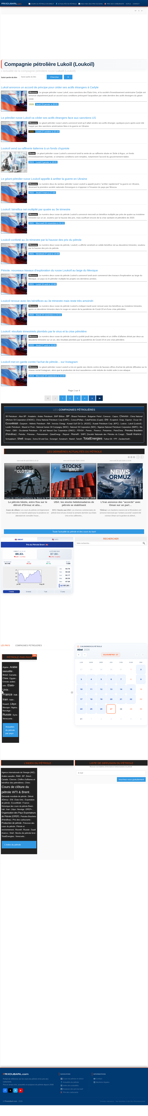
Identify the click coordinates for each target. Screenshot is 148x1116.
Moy (62, 585)
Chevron (124, 416)
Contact (136, 4)
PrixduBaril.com (11, 1101)
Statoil (72, 439)
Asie (18, 776)
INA (48, 424)
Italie (11, 700)
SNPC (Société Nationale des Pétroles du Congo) (102, 434)
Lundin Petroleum (12, 427)
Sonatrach (63, 439)
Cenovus (107, 416)
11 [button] (91, 689)
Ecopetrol (114, 420)
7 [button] (121, 679)
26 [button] (101, 709)
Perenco (97, 431)
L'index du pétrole (12, 844)
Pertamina (107, 431)
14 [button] (121, 689)
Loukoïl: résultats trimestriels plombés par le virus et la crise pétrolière (44, 331)
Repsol (66, 434)
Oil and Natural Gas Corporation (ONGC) (57, 431)
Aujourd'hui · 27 (110, 655)
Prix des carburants (21, 820)
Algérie (5, 667)
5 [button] (101, 679)
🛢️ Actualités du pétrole (66, 4)
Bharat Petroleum (78, 416)
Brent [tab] (19, 539)
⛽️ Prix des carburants (114, 4)
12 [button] (101, 689)
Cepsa (115, 416)
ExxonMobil (11, 423)
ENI (106, 420)
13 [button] (111, 689)
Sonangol (54, 439)
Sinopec (28, 439)
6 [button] (111, 679)
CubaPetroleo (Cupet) (94, 420)
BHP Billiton (59, 416)
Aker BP (22, 416)
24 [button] (81, 709)
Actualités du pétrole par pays (10, 730)
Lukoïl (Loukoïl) (134, 424)
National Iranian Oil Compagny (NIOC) (52, 427)
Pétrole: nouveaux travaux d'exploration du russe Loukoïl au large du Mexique (49, 270)
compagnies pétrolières (77, 409)
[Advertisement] (74, 38)
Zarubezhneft (124, 439)
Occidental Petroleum (28, 430)
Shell (20, 438)
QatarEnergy (55, 434)
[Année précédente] (79, 654)
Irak (15, 694)
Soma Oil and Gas (40, 439)
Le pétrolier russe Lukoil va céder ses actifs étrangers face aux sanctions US (48, 117)
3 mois (28, 592)
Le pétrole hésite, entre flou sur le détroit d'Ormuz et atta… (27, 503)
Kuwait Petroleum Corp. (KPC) (106, 424)
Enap (122, 420)
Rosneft (75, 434)
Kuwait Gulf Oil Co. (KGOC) (79, 424)
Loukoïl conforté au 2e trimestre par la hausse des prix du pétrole (41, 239)
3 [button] (81, 679)
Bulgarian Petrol (94, 416)
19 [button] (101, 699)
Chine (5, 678)
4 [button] (91, 679)
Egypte (12, 678)
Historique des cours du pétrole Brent (17, 806)
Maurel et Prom (28, 427)
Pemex (89, 430)
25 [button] (91, 709)
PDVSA (80, 430)
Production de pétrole (12, 823)
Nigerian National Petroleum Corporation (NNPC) (118, 427)
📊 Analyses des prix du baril (90, 4)
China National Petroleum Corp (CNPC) (52, 420)
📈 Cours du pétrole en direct (41, 4)
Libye (13, 704)
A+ (135, 11)
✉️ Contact (97, 1079)
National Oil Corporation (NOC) (83, 427)
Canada (12, 675)
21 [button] (121, 699)
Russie (7, 714)
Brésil (5, 675)
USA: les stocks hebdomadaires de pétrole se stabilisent (74, 503)
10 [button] (81, 689)
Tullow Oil (108, 439)
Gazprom (23, 424)
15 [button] (131, 689)
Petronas (31, 434)
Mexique (6, 708)
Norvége (6, 710)
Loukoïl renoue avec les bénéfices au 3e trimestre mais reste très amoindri (47, 300)
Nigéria (14, 707)
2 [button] (140, 669)
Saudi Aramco (133, 434)
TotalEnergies (92, 438)
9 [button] (140, 679)
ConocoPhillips (77, 420)
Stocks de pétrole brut (25, 833)
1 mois (11, 592)
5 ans (63, 592)
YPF (115, 439)
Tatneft (79, 439)
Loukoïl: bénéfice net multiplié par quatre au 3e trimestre (35, 209)
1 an (45, 592)
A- (142, 11)
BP (68, 416)
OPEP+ (29, 809)
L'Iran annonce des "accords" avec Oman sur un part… (120, 503)
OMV (15, 430)
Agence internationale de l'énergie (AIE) (18, 772)
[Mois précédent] (85, 654)
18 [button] (91, 699)
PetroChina (118, 430)
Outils (128, 4)
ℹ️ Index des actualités (69, 1086)
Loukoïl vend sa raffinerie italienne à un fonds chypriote (35, 148)
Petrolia (22, 434)
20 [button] (111, 699)
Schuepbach (10, 439)
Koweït (6, 704)
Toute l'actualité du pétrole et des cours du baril (74, 531)
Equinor (128, 420)
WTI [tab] (55, 539)
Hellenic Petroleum (37, 424)
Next (142, 457)
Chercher (54, 77)
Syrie (15, 715)
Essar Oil (137, 420)
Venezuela (7, 718)
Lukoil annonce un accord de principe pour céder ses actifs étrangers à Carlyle (50, 87)
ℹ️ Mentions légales (101, 1082)
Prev (138, 457)
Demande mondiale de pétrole (14, 796)
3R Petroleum (11, 416)
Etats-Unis (19, 800)
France (7, 694)
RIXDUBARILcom (15, 1074)
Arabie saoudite (8, 776)
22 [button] (131, 699)
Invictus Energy (58, 424)
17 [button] (81, 699)
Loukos (124, 424)
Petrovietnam (42, 434)
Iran (5, 699)
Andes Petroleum (45, 416)
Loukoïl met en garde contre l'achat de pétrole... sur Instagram (39, 361)
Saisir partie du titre (9, 77)
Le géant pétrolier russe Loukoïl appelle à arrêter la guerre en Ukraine (44, 178)
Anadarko (32, 416)
